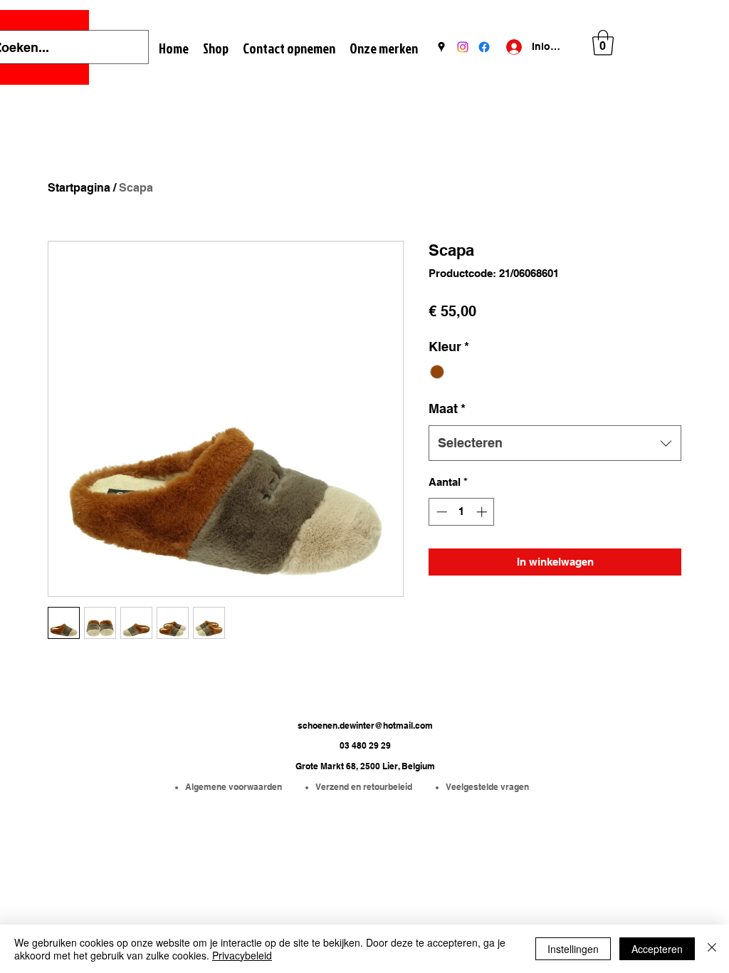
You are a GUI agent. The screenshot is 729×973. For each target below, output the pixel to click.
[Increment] (483, 512)
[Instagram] (463, 47)
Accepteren (657, 949)
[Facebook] (484, 47)
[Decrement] (440, 512)
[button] (603, 43)
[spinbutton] (461, 512)
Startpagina (79, 187)
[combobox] (555, 443)
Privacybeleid (242, 955)
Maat (447, 408)
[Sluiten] (711, 949)
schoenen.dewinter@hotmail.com (365, 725)
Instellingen (573, 949)
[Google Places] (441, 47)
